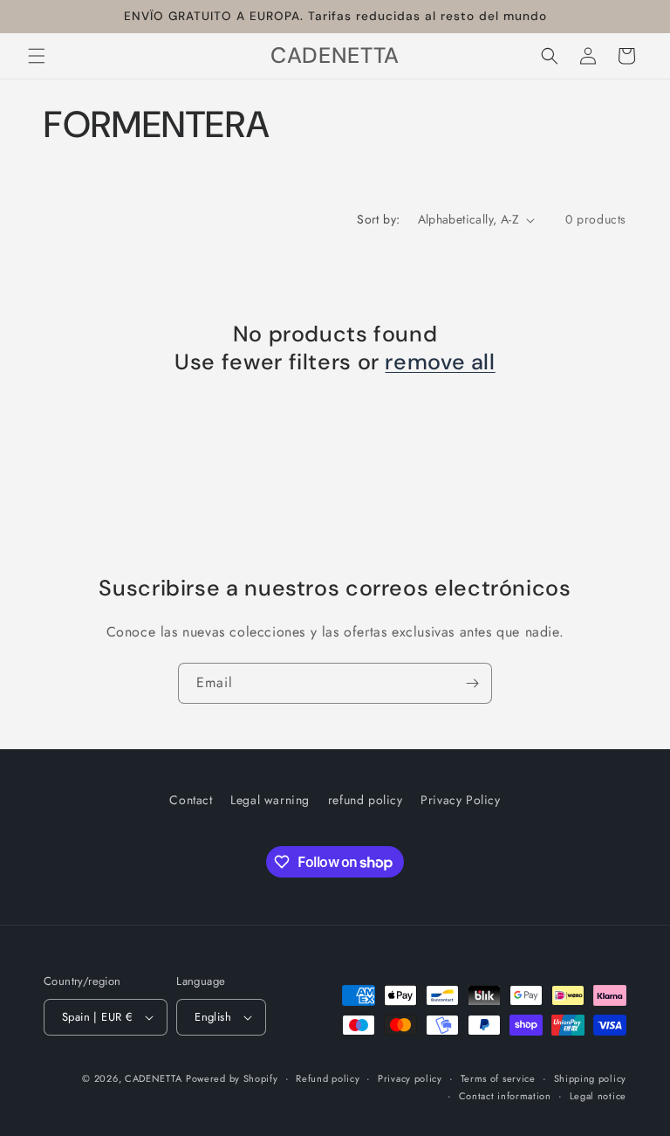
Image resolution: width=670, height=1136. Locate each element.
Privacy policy (410, 1078)
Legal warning (270, 800)
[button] (36, 56)
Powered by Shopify (232, 1078)
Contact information (505, 1096)
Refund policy (327, 1078)
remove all (440, 362)
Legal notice (598, 1096)
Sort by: (378, 219)
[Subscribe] (472, 683)
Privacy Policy (460, 800)
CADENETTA (153, 1078)
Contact (190, 800)
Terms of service (498, 1078)
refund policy (365, 800)
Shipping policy (590, 1078)
